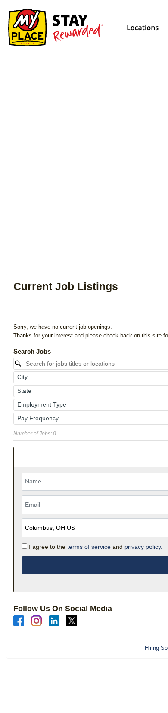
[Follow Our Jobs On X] (71, 620)
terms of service (89, 546)
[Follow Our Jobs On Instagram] (36, 620)
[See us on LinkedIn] (54, 620)
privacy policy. (143, 546)
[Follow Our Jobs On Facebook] (18, 620)
